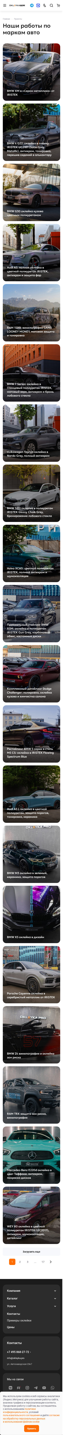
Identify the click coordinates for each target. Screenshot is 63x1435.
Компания (13, 1290)
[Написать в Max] (38, 5)
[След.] (51, 1262)
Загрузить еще (31, 1251)
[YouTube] (44, 1387)
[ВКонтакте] (10, 1387)
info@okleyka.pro (15, 1358)
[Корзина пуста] (58, 5)
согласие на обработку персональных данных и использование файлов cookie (31, 1418)
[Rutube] (18, 1387)
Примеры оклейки (19, 1320)
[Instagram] (27, 1387)
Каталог (12, 1298)
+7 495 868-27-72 (18, 1352)
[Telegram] (35, 1387)
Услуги (11, 1306)
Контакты (13, 1314)
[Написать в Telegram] (32, 5)
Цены (11, 1327)
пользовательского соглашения (21, 1415)
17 (43, 1261)
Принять (31, 1428)
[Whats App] (52, 1387)
